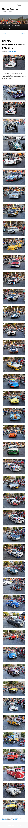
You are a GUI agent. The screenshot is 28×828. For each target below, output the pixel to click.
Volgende (23, 33)
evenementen (10, 25)
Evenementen (18, 25)
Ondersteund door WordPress (14, 825)
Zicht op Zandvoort (10, 9)
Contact (4, 28)
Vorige (4, 33)
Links (9, 28)
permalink (15, 819)
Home (3, 25)
